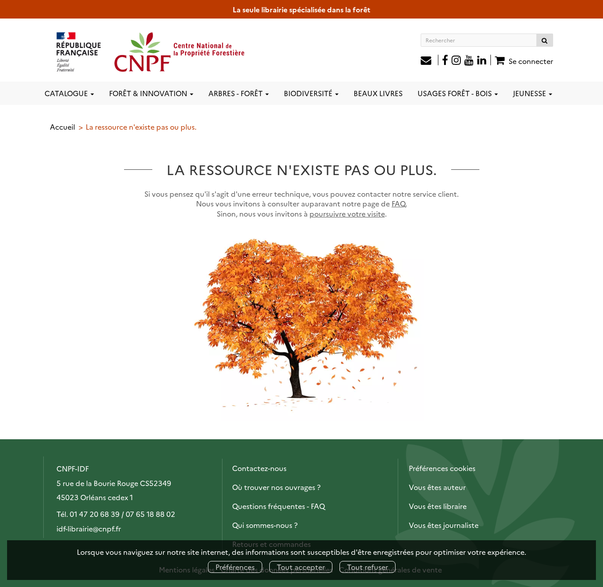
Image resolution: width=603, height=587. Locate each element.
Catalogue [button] (67, 93)
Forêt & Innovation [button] (149, 93)
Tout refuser (367, 567)
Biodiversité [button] (309, 93)
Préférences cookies (442, 468)
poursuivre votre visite (347, 213)
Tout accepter (301, 567)
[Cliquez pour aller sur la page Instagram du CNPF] (456, 61)
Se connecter (531, 61)
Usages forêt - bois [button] (456, 93)
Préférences (235, 567)
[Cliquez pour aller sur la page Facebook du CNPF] (445, 61)
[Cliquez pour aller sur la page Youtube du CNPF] (469, 61)
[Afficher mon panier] (499, 60)
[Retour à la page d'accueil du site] (151, 52)
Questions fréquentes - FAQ (278, 506)
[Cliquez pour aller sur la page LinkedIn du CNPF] (484, 61)
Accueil (62, 126)
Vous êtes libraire (438, 506)
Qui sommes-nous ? (265, 525)
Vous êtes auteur (437, 487)
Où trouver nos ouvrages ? (276, 487)
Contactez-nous (259, 468)
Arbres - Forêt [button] (236, 93)
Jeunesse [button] (530, 93)
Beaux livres (378, 93)
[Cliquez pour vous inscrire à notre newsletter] (429, 61)
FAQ (398, 203)
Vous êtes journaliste (444, 525)
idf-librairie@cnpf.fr (89, 528)
